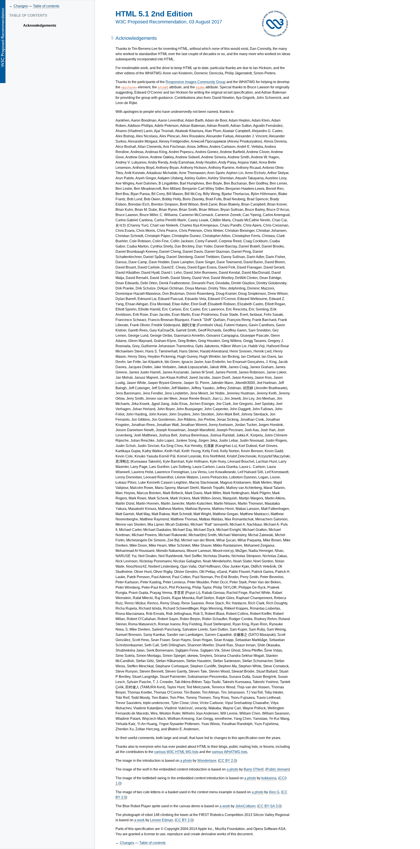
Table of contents (46, 6)
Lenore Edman (161, 820)
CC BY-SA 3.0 (269, 806)
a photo (186, 760)
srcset (163, 87)
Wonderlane (206, 760)
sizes (200, 87)
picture (129, 87)
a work (225, 806)
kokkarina (268, 778)
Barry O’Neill (254, 769)
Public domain (277, 769)
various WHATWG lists (229, 752)
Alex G (274, 792)
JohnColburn (245, 806)
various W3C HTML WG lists (176, 752)
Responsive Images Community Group (196, 82)
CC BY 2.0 (227, 760)
